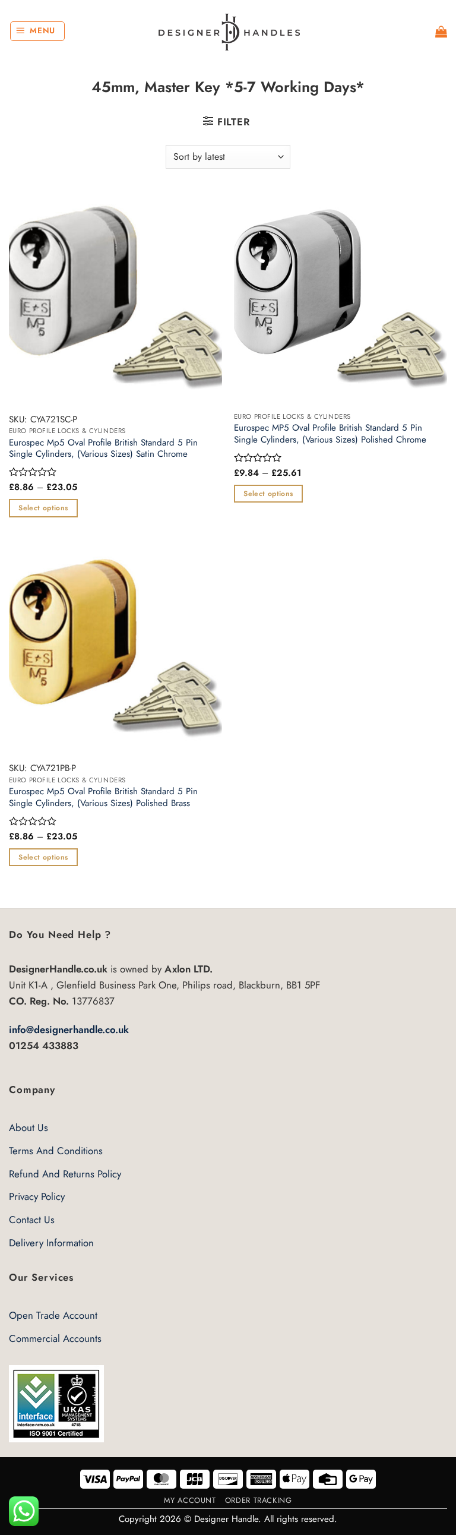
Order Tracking (258, 1500)
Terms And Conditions (56, 1151)
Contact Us (32, 1219)
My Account (190, 1500)
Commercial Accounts (55, 1338)
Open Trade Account (53, 1315)
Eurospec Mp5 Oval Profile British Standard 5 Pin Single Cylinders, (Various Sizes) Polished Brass (103, 797)
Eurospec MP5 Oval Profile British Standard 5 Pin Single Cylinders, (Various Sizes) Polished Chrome (330, 434)
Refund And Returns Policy (65, 1174)
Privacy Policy (37, 1196)
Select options (43, 508)
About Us (28, 1127)
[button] (37, 31)
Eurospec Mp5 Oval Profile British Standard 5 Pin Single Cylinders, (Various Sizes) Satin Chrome (103, 448)
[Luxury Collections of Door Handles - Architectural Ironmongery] (228, 31)
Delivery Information (51, 1243)
